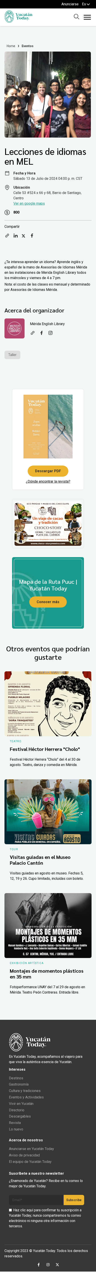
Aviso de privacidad (24, 1155)
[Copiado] (7, 237)
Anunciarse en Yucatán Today (31, 1149)
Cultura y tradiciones (25, 1091)
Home (11, 46)
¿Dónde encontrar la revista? (48, 481)
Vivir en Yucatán (21, 1104)
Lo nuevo (16, 1129)
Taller (12, 355)
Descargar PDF (48, 471)
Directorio (16, 1110)
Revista (15, 1123)
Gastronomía (19, 1084)
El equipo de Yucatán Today (30, 1162)
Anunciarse (70, 4)
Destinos (16, 1078)
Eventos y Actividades (26, 1097)
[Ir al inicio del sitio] (18, 21)
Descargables (20, 1116)
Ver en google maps (29, 203)
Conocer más (48, 602)
